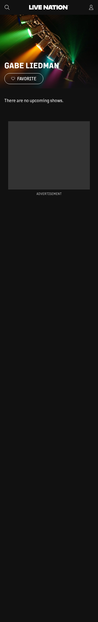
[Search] (7, 7)
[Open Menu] (91, 7)
